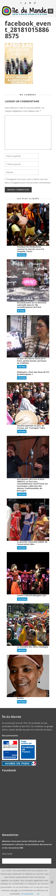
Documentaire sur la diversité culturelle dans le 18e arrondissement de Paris (31, 305)
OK (38, 893)
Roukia (20, 698)
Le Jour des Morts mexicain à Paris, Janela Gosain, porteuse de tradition (31, 360)
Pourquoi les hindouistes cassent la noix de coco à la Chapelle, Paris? (30, 249)
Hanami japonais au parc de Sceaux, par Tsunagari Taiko (31, 426)
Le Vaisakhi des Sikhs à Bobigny (32, 647)
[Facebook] (21, 3)
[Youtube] (25, 3)
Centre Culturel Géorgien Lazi (31, 595)
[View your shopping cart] (30, 3)
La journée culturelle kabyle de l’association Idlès (32, 543)
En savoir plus (27, 893)
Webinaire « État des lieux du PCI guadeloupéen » (33, 373)
